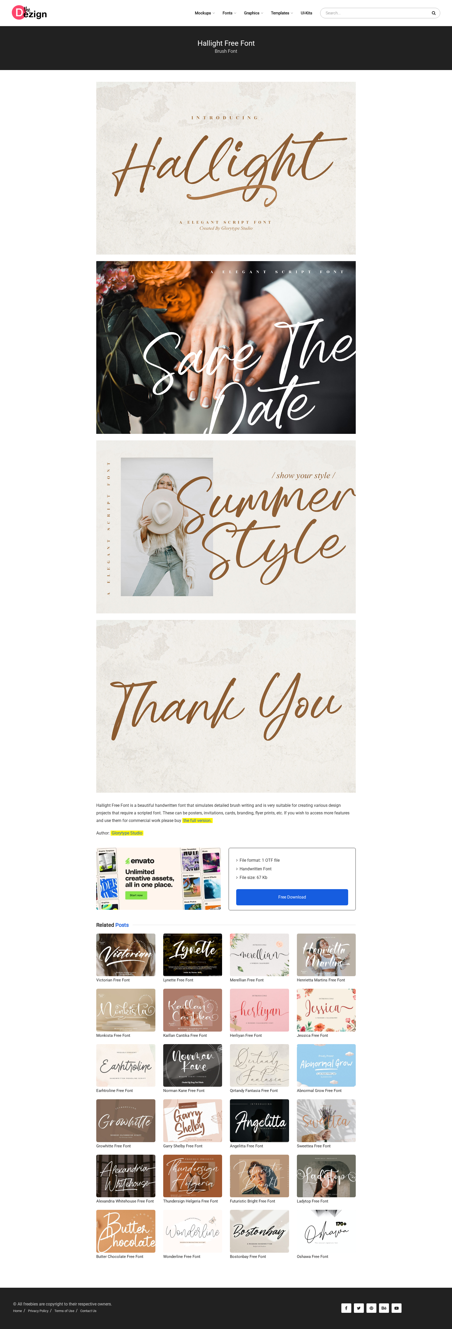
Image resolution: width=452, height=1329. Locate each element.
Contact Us (88, 1311)
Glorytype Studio (127, 833)
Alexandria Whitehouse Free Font (125, 1201)
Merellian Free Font (247, 980)
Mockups (203, 13)
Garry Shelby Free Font (182, 1146)
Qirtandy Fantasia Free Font (254, 1090)
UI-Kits (306, 13)
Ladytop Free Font (312, 1201)
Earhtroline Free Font (114, 1090)
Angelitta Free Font (246, 1146)
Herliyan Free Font (246, 1035)
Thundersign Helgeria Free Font (190, 1201)
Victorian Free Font (113, 980)
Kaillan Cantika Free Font (185, 1035)
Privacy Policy (38, 1311)
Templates (280, 13)
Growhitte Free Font (113, 1146)
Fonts (228, 13)
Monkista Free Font (113, 1035)
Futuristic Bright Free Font (252, 1201)
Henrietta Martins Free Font (321, 980)
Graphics (251, 13)
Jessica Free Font (312, 1035)
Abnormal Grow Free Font (319, 1090)
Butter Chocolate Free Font (119, 1256)
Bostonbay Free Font (248, 1256)
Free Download (292, 897)
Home (17, 1311)
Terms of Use (64, 1311)
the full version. (197, 820)
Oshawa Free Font (312, 1256)
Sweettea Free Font (314, 1146)
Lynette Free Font (178, 980)
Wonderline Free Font (181, 1256)
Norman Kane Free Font (184, 1090)
